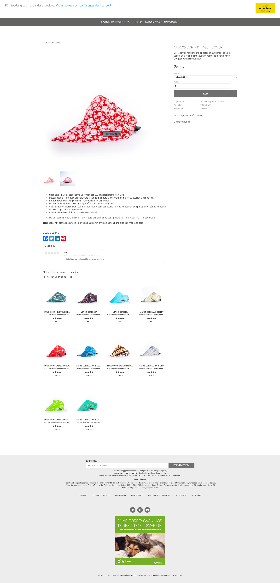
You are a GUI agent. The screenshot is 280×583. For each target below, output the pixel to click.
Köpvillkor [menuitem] (120, 495)
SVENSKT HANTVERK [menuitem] (112, 21)
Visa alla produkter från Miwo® (188, 115)
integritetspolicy (160, 471)
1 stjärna (46, 253)
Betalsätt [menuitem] (196, 495)
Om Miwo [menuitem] (83, 495)
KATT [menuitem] (129, 21)
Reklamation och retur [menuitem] (159, 495)
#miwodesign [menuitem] (171, 21)
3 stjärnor (51, 253)
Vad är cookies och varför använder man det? (83, 5)
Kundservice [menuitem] (152, 21)
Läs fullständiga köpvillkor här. (146, 487)
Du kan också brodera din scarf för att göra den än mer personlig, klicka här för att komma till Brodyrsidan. (102, 217)
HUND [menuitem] (138, 21)
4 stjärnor (54, 253)
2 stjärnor (48, 253)
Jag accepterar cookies (265, 8)
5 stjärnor (57, 253)
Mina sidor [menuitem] (181, 495)
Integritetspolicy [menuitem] (101, 495)
